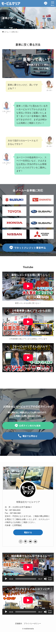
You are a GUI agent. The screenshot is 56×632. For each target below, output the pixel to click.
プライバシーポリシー (32, 623)
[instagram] (21, 541)
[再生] (6, 578)
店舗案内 (18, 623)
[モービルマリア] (11, 3)
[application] (28, 567)
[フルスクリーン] (50, 578)
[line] (25, 541)
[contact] (35, 541)
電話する (28, 532)
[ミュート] (45, 578)
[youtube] (30, 541)
